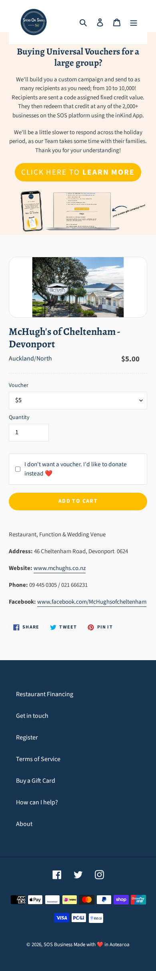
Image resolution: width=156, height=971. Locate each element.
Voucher (18, 385)
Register (27, 737)
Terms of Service (38, 759)
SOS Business (58, 944)
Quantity (19, 417)
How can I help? (37, 802)
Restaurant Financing (44, 694)
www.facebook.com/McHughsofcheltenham (91, 602)
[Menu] (133, 22)
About (24, 824)
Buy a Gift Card (35, 780)
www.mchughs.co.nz (60, 568)
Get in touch (32, 715)
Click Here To (78, 172)
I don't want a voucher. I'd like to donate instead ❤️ (75, 469)
